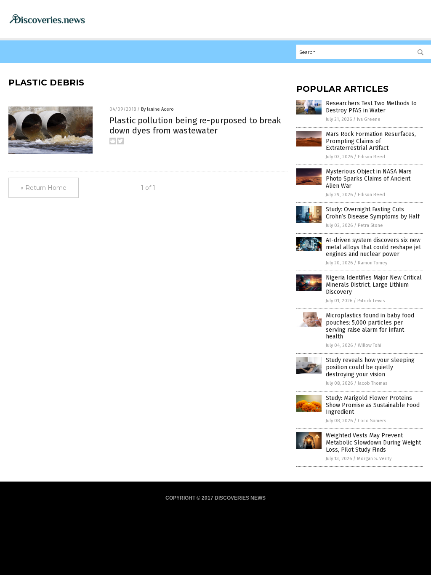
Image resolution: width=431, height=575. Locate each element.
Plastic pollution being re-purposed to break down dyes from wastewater (195, 125)
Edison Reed (371, 157)
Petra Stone (370, 225)
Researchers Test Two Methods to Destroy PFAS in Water (371, 107)
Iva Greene (368, 119)
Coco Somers (372, 420)
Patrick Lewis (371, 300)
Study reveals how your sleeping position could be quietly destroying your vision (370, 367)
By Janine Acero (157, 109)
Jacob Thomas (372, 383)
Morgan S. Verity (374, 458)
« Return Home (44, 188)
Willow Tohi (369, 345)
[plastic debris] (47, 23)
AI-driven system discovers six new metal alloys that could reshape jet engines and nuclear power (373, 247)
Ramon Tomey (372, 263)
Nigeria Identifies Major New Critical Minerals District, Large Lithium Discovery (374, 284)
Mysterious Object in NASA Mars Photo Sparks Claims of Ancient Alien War (369, 178)
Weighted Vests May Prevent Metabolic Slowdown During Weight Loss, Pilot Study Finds (373, 442)
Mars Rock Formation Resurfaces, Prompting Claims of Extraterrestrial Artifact (371, 141)
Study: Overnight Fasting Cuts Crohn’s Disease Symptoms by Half (373, 213)
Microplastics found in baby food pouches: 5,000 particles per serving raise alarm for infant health (370, 326)
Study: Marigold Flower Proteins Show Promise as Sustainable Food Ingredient (373, 405)
